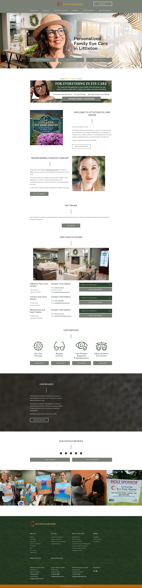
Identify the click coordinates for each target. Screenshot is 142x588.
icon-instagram (42, 1)
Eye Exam (46, 10)
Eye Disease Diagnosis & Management (81, 543)
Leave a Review (50, 460)
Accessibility (33, 539)
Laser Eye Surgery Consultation (79, 546)
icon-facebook (33, 1)
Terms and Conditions (35, 543)
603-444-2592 (59, 288)
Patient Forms (33, 552)
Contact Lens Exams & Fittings (58, 541)
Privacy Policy (33, 541)
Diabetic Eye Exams (55, 543)
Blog (31, 548)
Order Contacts (88, 10)
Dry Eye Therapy (39, 194)
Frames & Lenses (97, 539)
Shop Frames (96, 541)
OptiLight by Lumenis (52, 170)
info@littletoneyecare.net (62, 292)
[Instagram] (96, 571)
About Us (34, 10)
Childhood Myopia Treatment (79, 548)
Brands (75, 10)
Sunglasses (96, 537)
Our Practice (33, 546)
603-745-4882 (59, 301)
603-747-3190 (59, 314)
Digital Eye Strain (76, 537)
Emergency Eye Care (77, 541)
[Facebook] (94, 571)
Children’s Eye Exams (56, 539)
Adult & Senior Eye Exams (57, 537)
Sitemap (32, 537)
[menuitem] (34, 10)
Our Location (71, 60)
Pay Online (71, 225)
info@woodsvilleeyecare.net (62, 316)
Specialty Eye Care (60, 10)
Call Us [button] (102, 4)
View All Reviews (92, 460)
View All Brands (39, 420)
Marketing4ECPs (68, 586)
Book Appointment (105, 10)
